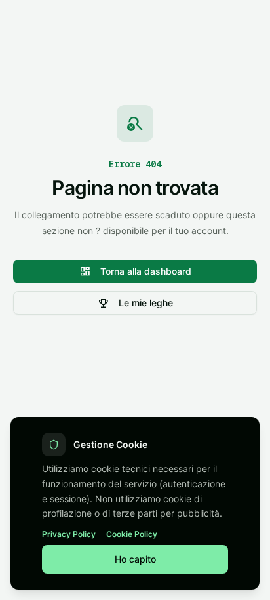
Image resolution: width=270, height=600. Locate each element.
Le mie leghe (135, 303)
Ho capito (135, 559)
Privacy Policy (69, 534)
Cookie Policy (131, 534)
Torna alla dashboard (135, 271)
